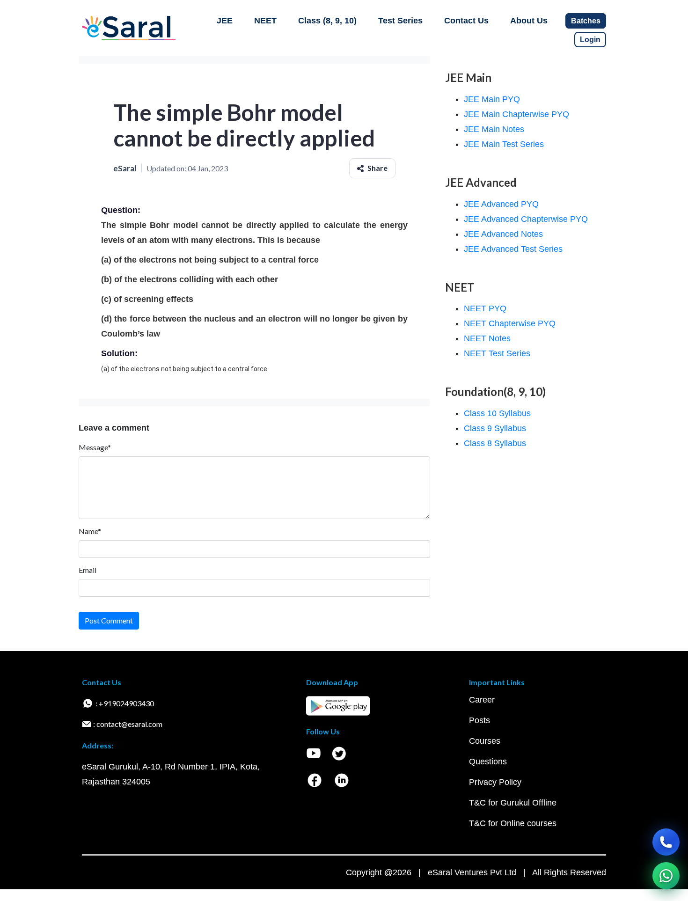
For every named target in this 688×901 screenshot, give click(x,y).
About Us (529, 20)
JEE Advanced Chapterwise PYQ (526, 219)
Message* (95, 447)
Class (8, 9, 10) (327, 20)
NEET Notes (487, 338)
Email (87, 569)
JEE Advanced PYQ (501, 204)
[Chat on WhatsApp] (666, 875)
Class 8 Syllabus (495, 443)
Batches (585, 21)
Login (590, 40)
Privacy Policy (495, 782)
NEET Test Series (497, 353)
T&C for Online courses (512, 823)
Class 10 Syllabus (497, 413)
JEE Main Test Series (504, 144)
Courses (484, 741)
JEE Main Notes (494, 129)
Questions (488, 761)
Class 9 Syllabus (495, 428)
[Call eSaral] (666, 842)
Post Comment (109, 620)
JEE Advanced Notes (503, 234)
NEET (265, 20)
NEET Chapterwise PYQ (510, 323)
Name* (90, 531)
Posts (479, 720)
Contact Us (466, 20)
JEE (225, 20)
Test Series (400, 20)
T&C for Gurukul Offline (512, 802)
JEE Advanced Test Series (513, 249)
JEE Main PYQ (492, 99)
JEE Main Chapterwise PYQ (516, 114)
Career (482, 699)
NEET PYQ (485, 308)
